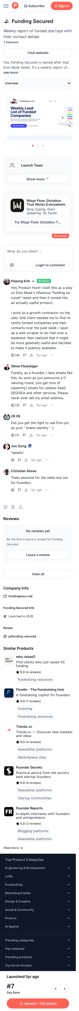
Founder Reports (29, 808)
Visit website (38, 53)
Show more (35, 179)
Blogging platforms (33, 831)
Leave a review (38, 555)
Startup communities (34, 798)
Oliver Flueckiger (24, 366)
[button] (6, 281)
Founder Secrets (29, 767)
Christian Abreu (23, 471)
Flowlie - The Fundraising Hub (40, 689)
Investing (25, 708)
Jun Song (18, 446)
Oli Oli (15, 416)
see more (10, 72)
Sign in (63, 6)
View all (38, 574)
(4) (17, 355)
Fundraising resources (35, 679)
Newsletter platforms (35, 749)
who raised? (26, 657)
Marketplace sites (32, 757)
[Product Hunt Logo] (15, 5)
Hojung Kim (20, 281)
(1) (17, 435)
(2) (17, 405)
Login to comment (50, 265)
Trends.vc (24, 726)
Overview (11, 83)
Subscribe (36, 6)
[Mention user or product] (11, 265)
